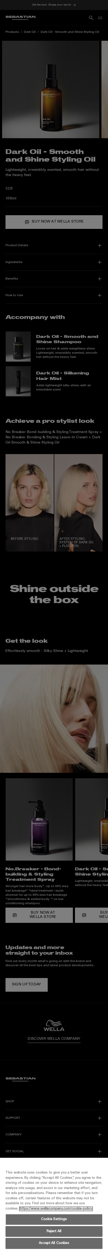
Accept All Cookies (54, 1243)
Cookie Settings (54, 1219)
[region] (54, 1204)
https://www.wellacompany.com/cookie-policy (56, 1209)
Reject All (54, 1231)
